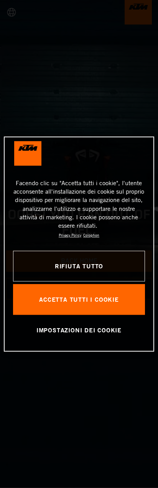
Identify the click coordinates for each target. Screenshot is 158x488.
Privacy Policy (70, 235)
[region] (79, 244)
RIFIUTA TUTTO (79, 266)
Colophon (91, 235)
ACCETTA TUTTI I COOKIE (78, 299)
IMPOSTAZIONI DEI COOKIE (79, 330)
